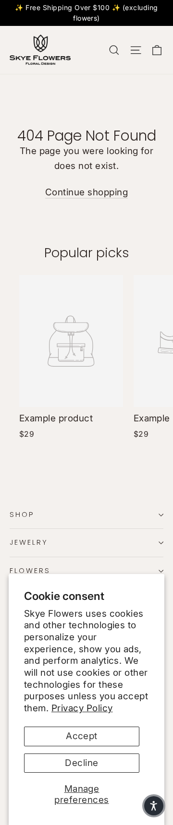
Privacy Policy (82, 708)
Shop (22, 514)
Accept (82, 735)
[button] (153, 805)
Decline (81, 762)
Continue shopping (86, 192)
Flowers (30, 570)
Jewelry (29, 542)
